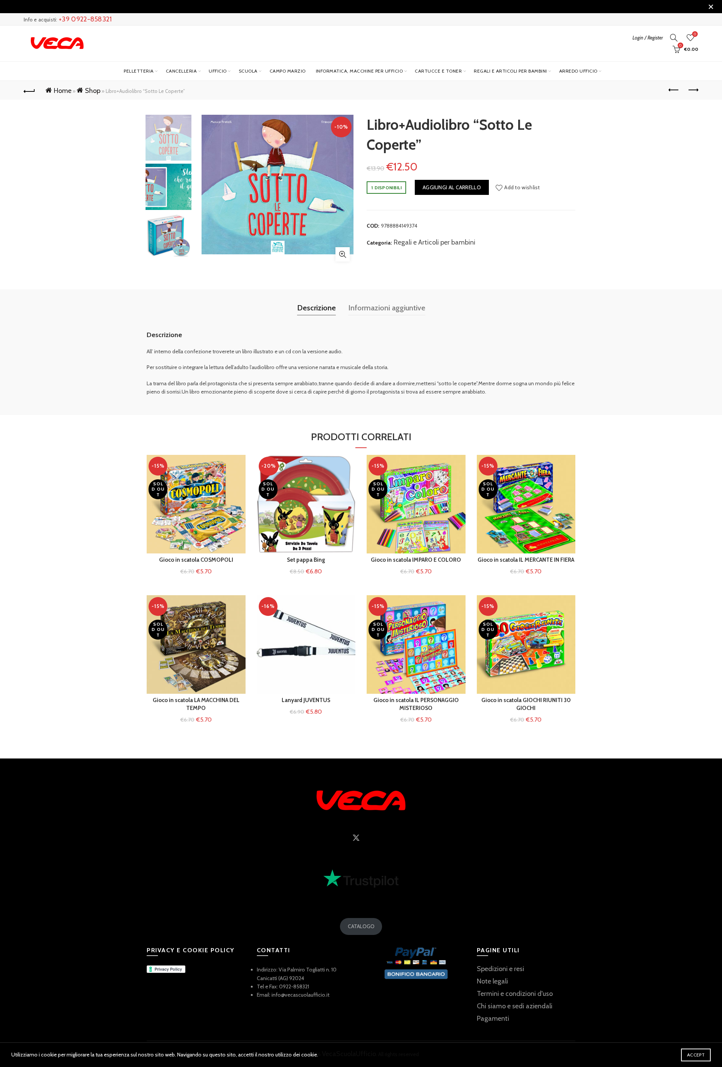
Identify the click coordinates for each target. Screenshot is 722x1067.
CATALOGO (361, 926)
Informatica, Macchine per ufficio (359, 71)
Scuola (248, 71)
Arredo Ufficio (578, 71)
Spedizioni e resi (500, 969)
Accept (696, 1055)
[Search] (674, 37)
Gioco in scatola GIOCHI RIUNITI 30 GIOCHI (526, 704)
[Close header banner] (710, 6)
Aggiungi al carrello (452, 187)
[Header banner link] (349, 6)
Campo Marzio (288, 71)
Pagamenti (493, 1018)
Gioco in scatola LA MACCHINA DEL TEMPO (196, 704)
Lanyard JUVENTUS (306, 700)
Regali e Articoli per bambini (510, 71)
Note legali (492, 981)
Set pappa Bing (306, 559)
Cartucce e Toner (438, 71)
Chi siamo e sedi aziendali (514, 1006)
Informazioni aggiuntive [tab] (386, 307)
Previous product (673, 90)
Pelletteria (139, 71)
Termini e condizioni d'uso (515, 993)
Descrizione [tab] (316, 307)
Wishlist (695, 34)
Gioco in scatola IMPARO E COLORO (416, 559)
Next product (692, 90)
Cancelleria (181, 71)
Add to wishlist (522, 187)
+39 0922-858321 (85, 19)
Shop (92, 91)
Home (62, 91)
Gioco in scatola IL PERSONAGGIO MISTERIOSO (416, 704)
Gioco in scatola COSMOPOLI (196, 559)
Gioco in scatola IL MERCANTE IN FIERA (526, 559)
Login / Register (648, 38)
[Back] (29, 90)
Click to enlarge (342, 254)
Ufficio (218, 71)
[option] (168, 139)
